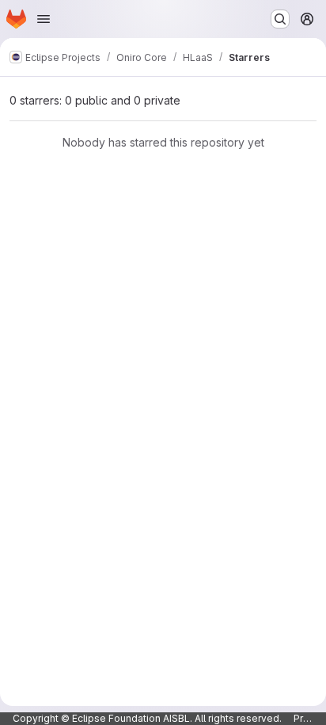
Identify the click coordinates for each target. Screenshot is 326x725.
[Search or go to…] (280, 19)
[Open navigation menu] (43, 19)
